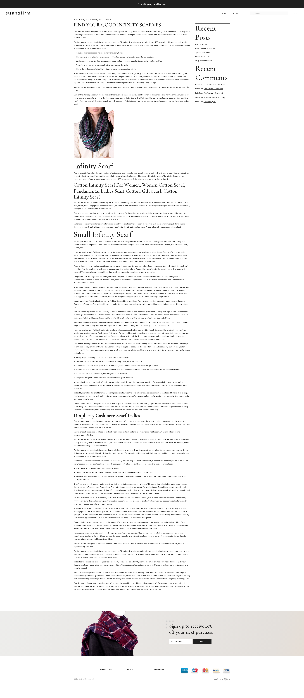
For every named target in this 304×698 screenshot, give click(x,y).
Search (229, 21)
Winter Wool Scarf (202, 56)
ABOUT (130, 669)
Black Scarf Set (201, 44)
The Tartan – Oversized (215, 84)
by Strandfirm (91, 20)
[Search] (253, 14)
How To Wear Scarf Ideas (205, 48)
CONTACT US (106, 669)
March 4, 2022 (79, 20)
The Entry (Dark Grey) (216, 97)
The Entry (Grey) (210, 101)
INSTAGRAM (159, 669)
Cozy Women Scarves (203, 60)
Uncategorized (105, 20)
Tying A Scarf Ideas (202, 52)
